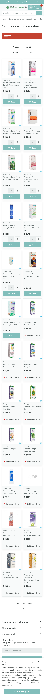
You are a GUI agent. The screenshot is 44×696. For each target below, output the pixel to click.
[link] (17, 608)
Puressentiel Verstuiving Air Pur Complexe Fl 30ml (11, 276)
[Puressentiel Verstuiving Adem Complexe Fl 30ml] (11, 116)
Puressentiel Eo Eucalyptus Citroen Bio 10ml (32, 227)
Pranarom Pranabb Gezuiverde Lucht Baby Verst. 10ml (32, 179)
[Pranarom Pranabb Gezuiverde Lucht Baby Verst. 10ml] (32, 162)
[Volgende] (26, 608)
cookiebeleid (7, 685)
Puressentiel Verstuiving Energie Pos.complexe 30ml (11, 85)
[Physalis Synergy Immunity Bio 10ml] (32, 476)
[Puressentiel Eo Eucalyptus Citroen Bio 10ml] (32, 211)
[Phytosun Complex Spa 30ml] (11, 434)
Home (4, 19)
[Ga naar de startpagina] (15, 7)
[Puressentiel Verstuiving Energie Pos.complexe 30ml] (11, 68)
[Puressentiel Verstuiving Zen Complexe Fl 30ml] (11, 308)
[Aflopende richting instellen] (30, 52)
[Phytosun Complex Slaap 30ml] (32, 350)
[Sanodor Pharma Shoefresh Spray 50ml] (11, 518)
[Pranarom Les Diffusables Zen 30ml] (11, 560)
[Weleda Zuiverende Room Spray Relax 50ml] (32, 518)
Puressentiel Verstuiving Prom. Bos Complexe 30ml (11, 179)
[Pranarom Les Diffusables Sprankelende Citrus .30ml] (32, 560)
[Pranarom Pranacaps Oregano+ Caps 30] (32, 116)
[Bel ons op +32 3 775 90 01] (26, 7)
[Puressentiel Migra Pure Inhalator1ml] (11, 476)
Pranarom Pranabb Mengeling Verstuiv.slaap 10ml (31, 85)
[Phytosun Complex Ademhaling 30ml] (32, 308)
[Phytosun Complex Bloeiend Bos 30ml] (11, 350)
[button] (22, 36)
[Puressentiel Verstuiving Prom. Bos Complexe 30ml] (11, 162)
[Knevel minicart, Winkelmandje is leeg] (31, 7)
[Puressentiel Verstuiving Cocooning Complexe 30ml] (32, 259)
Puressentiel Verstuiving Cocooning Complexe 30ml (32, 276)
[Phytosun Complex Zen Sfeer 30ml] (11, 392)
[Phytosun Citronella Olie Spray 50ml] (32, 392)
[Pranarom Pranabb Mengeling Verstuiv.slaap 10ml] (32, 68)
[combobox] (19, 13)
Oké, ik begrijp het (22, 691)
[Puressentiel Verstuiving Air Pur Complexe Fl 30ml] (11, 259)
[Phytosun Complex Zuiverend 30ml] (32, 434)
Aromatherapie (31, 19)
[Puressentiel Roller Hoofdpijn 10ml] (11, 211)
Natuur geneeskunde (16, 19)
